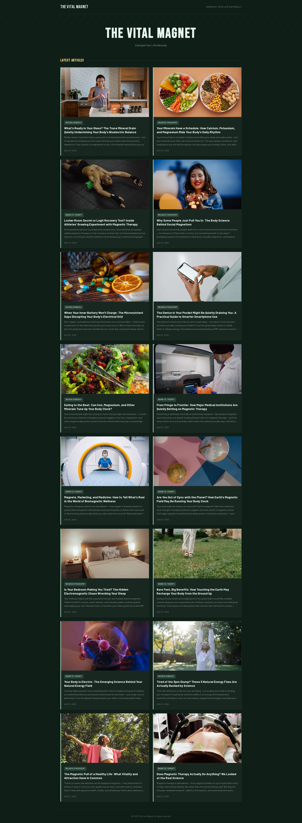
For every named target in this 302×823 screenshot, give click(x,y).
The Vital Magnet (74, 6)
